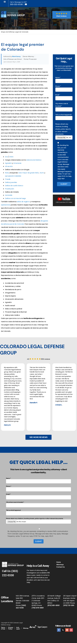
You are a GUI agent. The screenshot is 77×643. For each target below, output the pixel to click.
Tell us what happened (63, 115)
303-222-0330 (16, 4)
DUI (6, 157)
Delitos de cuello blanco (14, 185)
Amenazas (17, 163)
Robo (7, 173)
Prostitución (9, 189)
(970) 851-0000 (53, 605)
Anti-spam (18, 628)
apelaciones (5, 205)
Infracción (9, 166)
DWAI (11, 157)
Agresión (8, 163)
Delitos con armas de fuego (15, 198)
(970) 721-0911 (68, 605)
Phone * (58, 86)
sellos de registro (23, 201)
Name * (58, 77)
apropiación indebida (13, 176)
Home (58, 562)
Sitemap (25, 628)
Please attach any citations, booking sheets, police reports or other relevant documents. (63, 129)
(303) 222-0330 (21, 606)
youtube (67, 630)
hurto (42, 173)
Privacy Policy (10, 628)
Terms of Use (3, 628)
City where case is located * (61, 105)
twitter (63, 630)
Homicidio (8, 195)
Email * (57, 95)
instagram (71, 630)
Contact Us (60, 567)
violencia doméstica (33, 160)
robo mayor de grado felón (28, 173)
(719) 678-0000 (38, 608)
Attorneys (60, 565)
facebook (59, 630)
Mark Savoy (16, 56)
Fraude (7, 179)
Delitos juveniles (11, 182)
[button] (4, 1)
